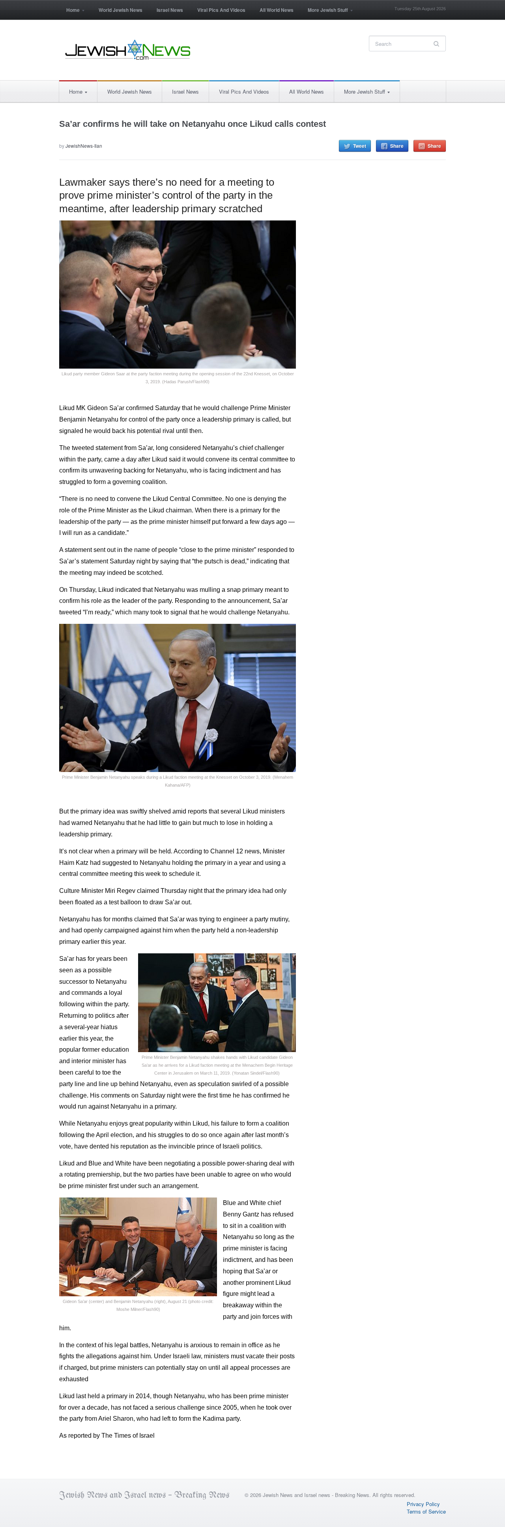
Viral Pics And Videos (221, 9)
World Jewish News (120, 9)
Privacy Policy (423, 1504)
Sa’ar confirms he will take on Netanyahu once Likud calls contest (192, 124)
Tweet (359, 145)
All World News (277, 9)
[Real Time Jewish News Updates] (128, 50)
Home (69, 12)
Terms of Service (426, 1511)
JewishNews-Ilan (83, 145)
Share (397, 145)
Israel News (170, 9)
